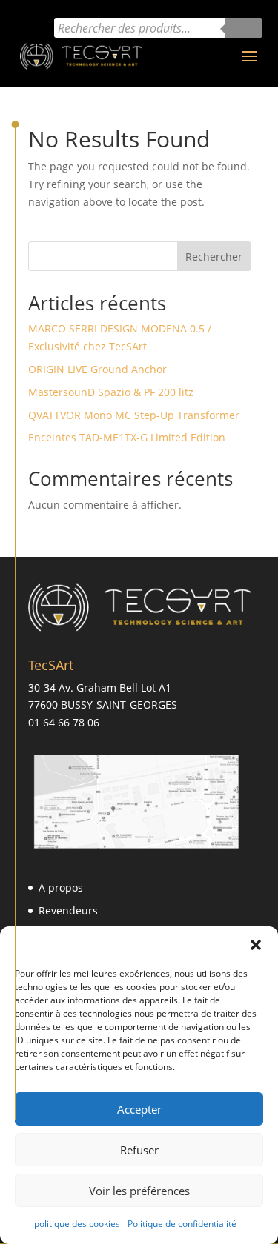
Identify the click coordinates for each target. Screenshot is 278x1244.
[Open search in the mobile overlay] (158, 28)
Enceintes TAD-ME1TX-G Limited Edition (126, 437)
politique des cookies (77, 1223)
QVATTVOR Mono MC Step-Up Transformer (133, 415)
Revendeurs (68, 910)
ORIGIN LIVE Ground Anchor (97, 369)
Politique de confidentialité (182, 1223)
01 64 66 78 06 (63, 722)
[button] (255, 944)
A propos (61, 887)
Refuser (139, 1150)
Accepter (139, 1109)
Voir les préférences (139, 1190)
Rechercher (213, 257)
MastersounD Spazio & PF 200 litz (110, 392)
